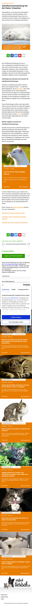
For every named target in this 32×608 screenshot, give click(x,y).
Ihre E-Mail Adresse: (8, 281)
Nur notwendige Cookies (16, 322)
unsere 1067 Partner (13, 297)
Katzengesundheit (18, 207)
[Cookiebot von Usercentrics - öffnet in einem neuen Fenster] (23, 285)
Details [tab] (14, 289)
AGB (2, 599)
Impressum (4, 594)
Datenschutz (4, 597)
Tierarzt (19, 114)
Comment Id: (6, 276)
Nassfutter (20, 88)
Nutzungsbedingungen (11, 264)
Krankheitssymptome (8, 3)
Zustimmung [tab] (5, 289)
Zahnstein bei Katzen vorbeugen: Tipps (13, 213)
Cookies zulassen (16, 317)
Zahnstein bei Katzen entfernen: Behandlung (15, 222)
